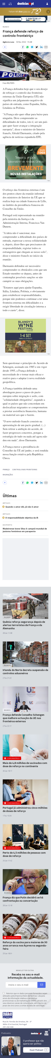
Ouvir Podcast (36, 1050)
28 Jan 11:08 (7, 633)
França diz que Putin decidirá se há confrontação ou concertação (23, 899)
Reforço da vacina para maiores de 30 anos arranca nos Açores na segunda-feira (25, 945)
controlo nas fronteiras (24, 469)
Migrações (8, 474)
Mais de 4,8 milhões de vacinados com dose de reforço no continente (25, 764)
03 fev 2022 (24, 41)
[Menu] (3, 3)
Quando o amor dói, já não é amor (22, 506)
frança (6, 469)
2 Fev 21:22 (7, 678)
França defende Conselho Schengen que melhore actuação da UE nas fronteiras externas (23, 718)
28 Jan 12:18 (7, 905)
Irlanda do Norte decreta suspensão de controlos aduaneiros (25, 671)
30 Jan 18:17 (7, 771)
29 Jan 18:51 (7, 953)
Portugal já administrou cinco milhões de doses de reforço (25, 809)
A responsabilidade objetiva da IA (21, 517)
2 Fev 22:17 (7, 726)
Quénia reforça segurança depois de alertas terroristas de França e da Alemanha (24, 625)
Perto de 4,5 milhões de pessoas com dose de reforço (24, 854)
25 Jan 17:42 (7, 860)
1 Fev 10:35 (7, 815)
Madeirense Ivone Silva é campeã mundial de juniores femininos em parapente (25, 530)
